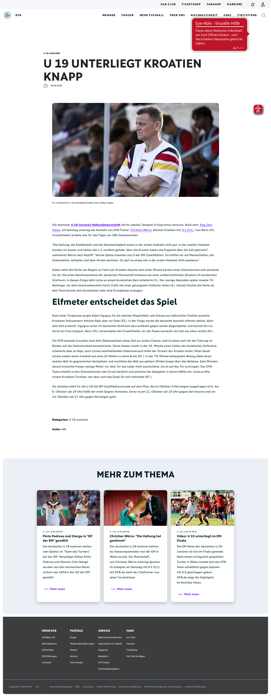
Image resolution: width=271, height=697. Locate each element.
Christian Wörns (141, 230)
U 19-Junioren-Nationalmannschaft (95, 224)
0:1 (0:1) (187, 230)
